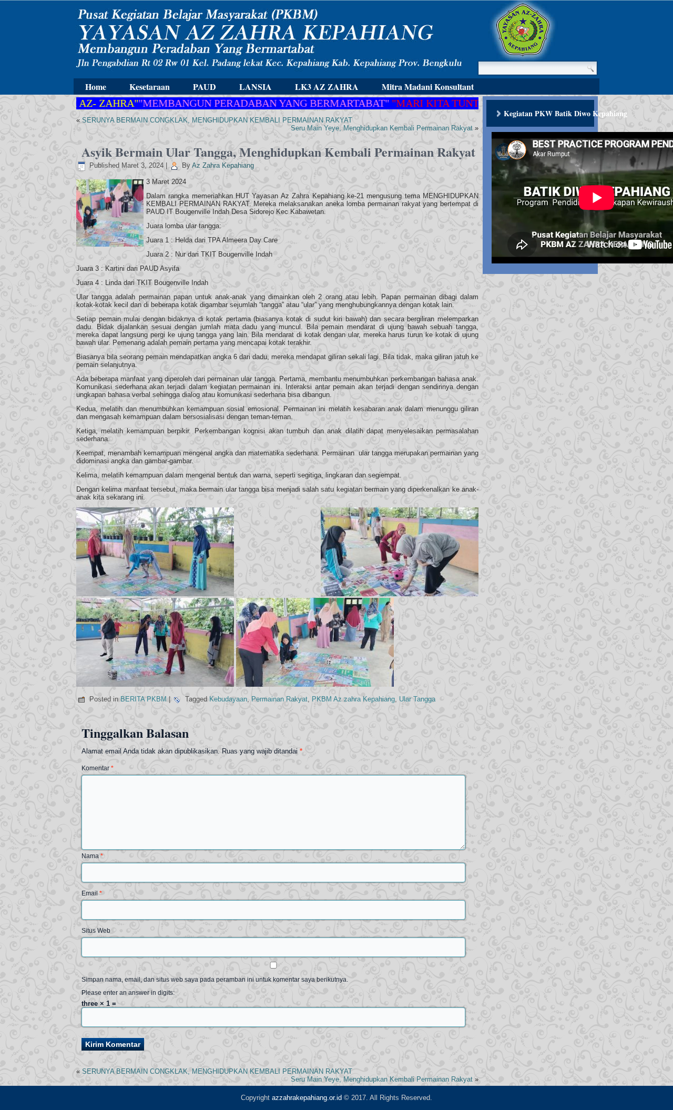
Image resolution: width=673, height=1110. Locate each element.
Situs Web (95, 930)
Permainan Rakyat (279, 699)
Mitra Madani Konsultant (428, 86)
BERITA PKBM (143, 699)
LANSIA (255, 86)
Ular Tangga (417, 699)
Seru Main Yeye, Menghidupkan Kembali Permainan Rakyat (382, 128)
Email (91, 893)
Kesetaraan (149, 86)
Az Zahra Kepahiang (223, 165)
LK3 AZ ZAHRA (327, 86)
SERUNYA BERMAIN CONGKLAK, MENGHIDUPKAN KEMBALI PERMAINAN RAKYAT (217, 120)
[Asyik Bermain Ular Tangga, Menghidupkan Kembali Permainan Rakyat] (111, 247)
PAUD (204, 86)
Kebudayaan (228, 699)
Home (95, 86)
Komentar (97, 768)
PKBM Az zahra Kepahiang (353, 699)
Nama (92, 856)
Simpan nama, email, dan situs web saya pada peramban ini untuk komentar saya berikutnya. (214, 979)
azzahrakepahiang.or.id (307, 1098)
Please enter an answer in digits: (128, 992)
